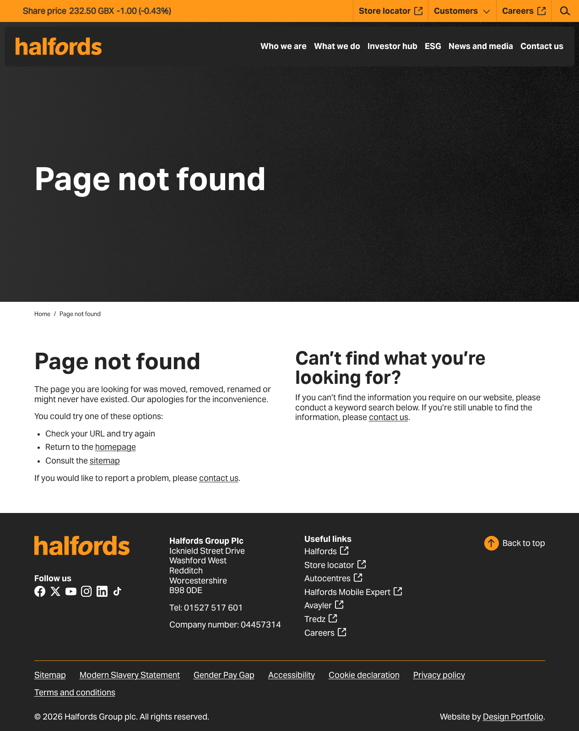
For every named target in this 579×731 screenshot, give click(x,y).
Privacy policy (439, 675)
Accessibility (291, 675)
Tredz (314, 619)
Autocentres (327, 578)
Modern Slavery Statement (130, 675)
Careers (319, 632)
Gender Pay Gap (224, 675)
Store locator (329, 565)
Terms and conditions (74, 692)
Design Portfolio (513, 716)
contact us (218, 478)
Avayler (318, 605)
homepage (115, 447)
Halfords (320, 551)
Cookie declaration (364, 675)
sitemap (105, 460)
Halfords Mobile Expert (347, 592)
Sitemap (50, 675)
